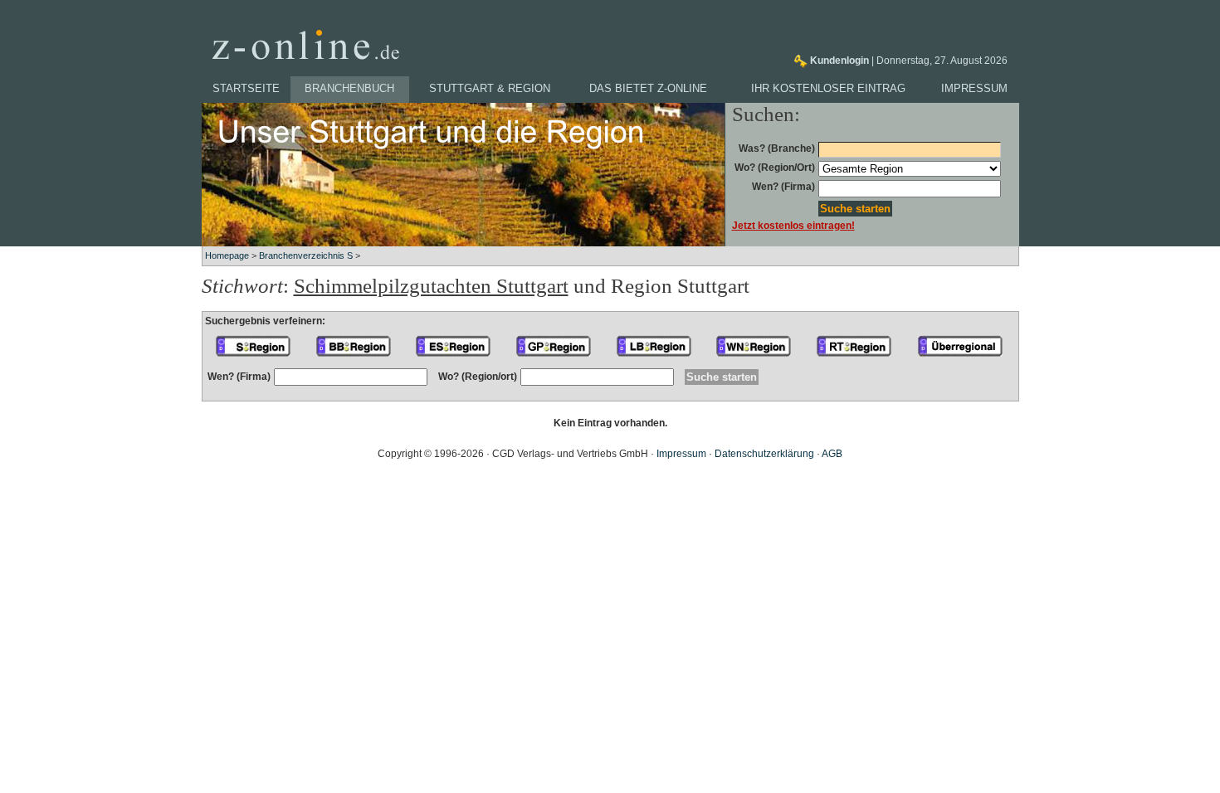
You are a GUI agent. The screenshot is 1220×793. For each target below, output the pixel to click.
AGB (832, 454)
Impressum (974, 88)
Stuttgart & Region (489, 88)
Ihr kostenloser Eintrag (828, 88)
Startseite (246, 88)
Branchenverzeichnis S (306, 255)
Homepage (227, 255)
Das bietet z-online (648, 88)
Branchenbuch (349, 88)
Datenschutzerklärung (764, 454)
